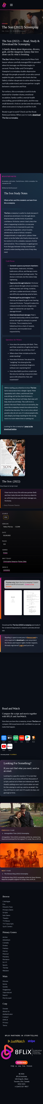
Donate (5, 1009)
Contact (5, 1017)
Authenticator (8, 1014)
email (33, 787)
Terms (5, 1025)
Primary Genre (8, 910)
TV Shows (6, 921)
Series (5, 984)
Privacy (5, 1022)
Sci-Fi (5, 962)
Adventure (6, 940)
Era (4, 904)
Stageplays (7, 990)
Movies (5, 981)
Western (6, 971)
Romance (6, 959)
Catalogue (6, 901)
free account (31, 637)
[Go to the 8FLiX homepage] (4, 5)
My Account (7, 998)
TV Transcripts (8, 924)
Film (11, 31)
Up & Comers (7, 926)
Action (5, 937)
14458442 (6, 570)
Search (5, 995)
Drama (5, 553)
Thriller (5, 968)
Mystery (6, 957)
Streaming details (4, 754)
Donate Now (21, 1063)
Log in (21, 645)
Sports (5, 965)
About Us (6, 1011)
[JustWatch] (16, 1041)
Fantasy (5, 948)
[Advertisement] (21, 147)
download (36, 115)
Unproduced (7, 992)
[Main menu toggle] (11, 5)
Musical (6, 954)
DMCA (5, 1020)
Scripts (7, 31)
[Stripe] (31, 1041)
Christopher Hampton (10, 561)
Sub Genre (6, 915)
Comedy (6, 943)
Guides (5, 987)
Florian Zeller (22, 561)
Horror (5, 951)
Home (3, 31)
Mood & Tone (8, 907)
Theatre (5, 918)
